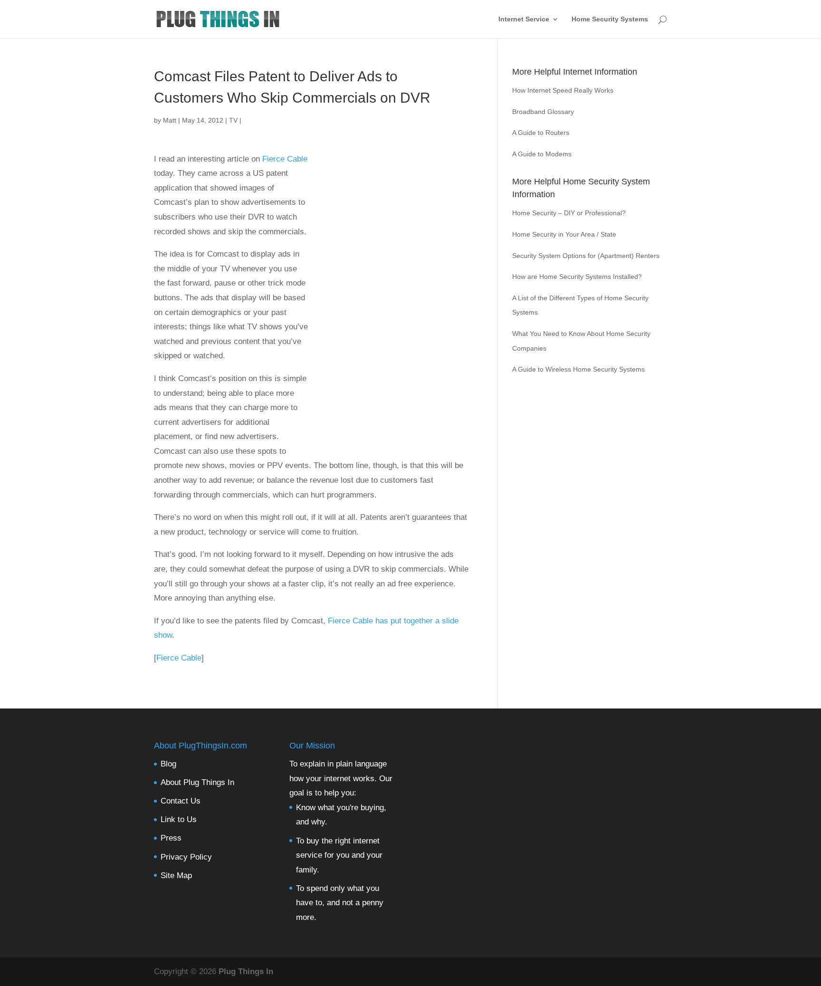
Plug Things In (246, 971)
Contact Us (180, 800)
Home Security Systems (610, 19)
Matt (169, 120)
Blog (168, 763)
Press (171, 837)
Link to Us (179, 819)
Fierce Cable (284, 158)
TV (233, 120)
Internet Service (523, 19)
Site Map (176, 875)
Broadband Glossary (543, 111)
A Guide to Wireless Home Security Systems (578, 369)
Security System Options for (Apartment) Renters (585, 255)
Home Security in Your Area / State (564, 234)
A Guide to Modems (542, 154)
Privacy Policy (186, 857)
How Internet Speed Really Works (562, 90)
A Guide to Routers (540, 132)
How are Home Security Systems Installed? (577, 276)
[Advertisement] (388, 304)
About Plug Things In (197, 782)
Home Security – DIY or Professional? (569, 213)
